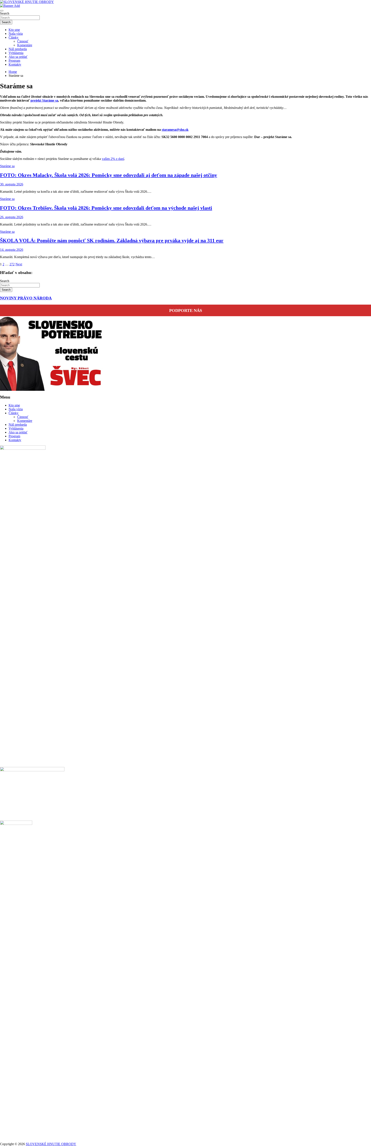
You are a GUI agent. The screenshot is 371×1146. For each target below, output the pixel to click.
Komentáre (24, 45)
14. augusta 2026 (11, 249)
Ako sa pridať (18, 57)
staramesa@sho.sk (175, 129)
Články (13, 37)
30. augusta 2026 (11, 184)
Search (4, 13)
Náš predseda (18, 49)
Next (18, 264)
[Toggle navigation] (1, 10)
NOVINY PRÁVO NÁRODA (26, 298)
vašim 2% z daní (113, 159)
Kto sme (14, 30)
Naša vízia (16, 33)
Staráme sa (7, 166)
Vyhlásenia (16, 53)
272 (12, 264)
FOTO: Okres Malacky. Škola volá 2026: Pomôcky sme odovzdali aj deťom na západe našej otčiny (108, 175)
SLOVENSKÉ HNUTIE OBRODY (51, 1144)
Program (14, 60)
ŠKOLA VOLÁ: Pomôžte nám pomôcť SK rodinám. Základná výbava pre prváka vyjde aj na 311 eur (112, 240)
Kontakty (15, 64)
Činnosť (22, 41)
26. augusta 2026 (11, 217)
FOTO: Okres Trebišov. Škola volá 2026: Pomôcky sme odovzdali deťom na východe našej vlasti (106, 208)
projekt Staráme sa (44, 100)
